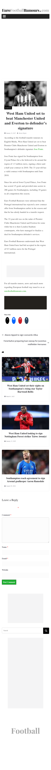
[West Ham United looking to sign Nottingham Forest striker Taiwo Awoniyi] (25, 406)
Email (5, 558)
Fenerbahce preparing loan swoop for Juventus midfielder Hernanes (25, 343)
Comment (6, 515)
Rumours (8, 108)
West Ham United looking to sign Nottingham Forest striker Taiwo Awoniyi (25, 435)
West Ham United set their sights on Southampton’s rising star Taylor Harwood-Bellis (25, 388)
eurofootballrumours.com (15, 291)
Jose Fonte (38, 149)
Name (5, 547)
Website (5, 569)
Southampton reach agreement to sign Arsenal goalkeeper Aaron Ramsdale (25, 479)
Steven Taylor (22, 133)
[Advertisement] (25, 45)
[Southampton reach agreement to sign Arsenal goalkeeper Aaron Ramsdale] (25, 451)
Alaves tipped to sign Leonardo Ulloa (21, 335)
